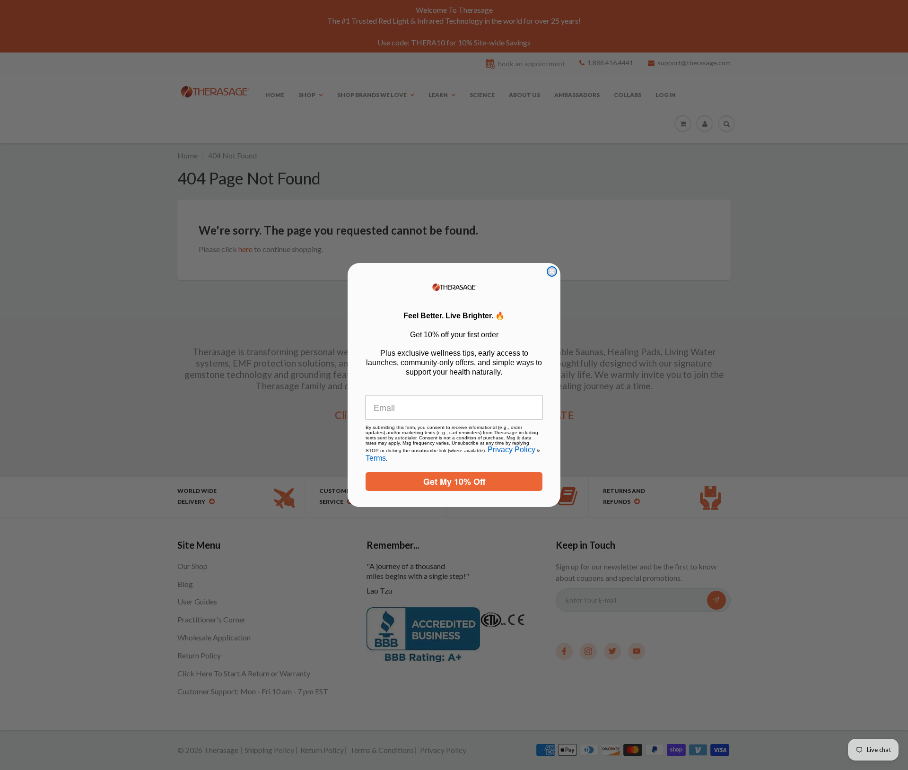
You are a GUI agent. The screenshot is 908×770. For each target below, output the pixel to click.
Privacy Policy (511, 450)
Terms (376, 458)
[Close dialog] (552, 271)
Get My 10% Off (454, 481)
